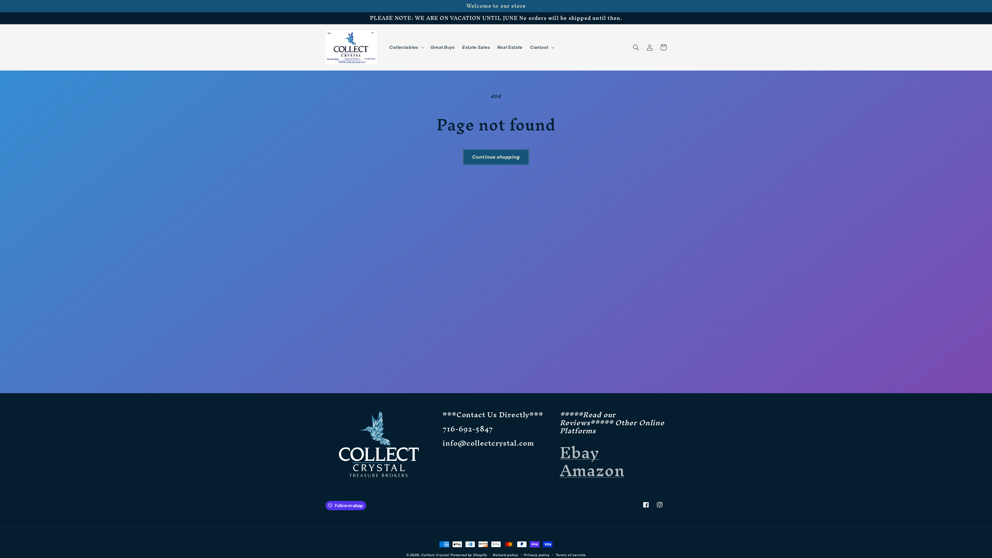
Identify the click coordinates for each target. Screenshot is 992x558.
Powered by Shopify (469, 555)
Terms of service (570, 555)
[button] (406, 47)
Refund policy (505, 555)
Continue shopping (496, 157)
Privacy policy (537, 555)
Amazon (592, 470)
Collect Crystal (435, 555)
